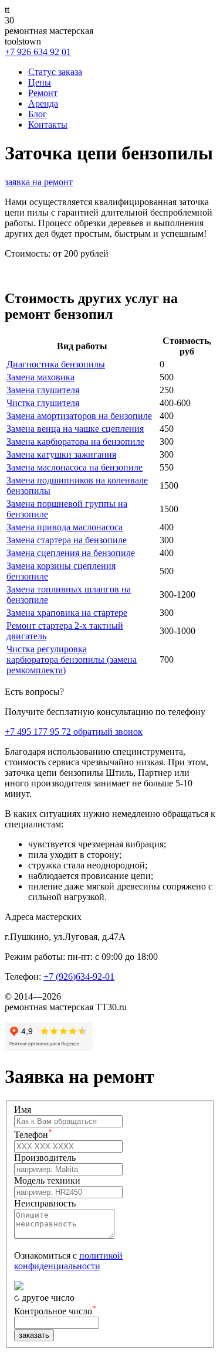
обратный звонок (108, 732)
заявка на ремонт (39, 182)
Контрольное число (55, 1311)
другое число (48, 1298)
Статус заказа (55, 72)
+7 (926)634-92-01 (78, 976)
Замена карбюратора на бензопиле (75, 442)
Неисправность (45, 1203)
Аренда (43, 103)
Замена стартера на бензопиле (66, 540)
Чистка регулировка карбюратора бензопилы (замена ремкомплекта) (71, 659)
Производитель (45, 1158)
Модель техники (47, 1180)
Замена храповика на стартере (66, 613)
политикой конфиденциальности (68, 1260)
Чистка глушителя (42, 403)
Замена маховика (40, 377)
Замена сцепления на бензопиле (70, 553)
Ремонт (42, 93)
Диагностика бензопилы (55, 364)
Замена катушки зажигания (61, 454)
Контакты (47, 124)
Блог (37, 114)
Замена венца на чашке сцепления (75, 429)
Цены (39, 82)
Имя (22, 1110)
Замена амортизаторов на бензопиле (79, 416)
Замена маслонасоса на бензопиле (74, 467)
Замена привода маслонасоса (64, 527)
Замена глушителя (42, 390)
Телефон (33, 1135)
